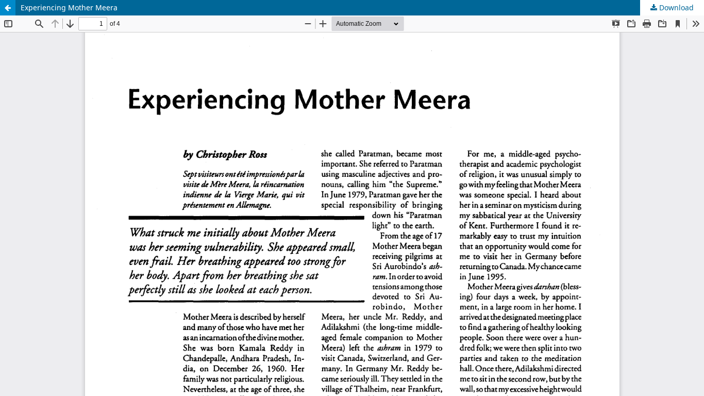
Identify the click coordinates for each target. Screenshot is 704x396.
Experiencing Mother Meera (69, 7)
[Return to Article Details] (7, 7)
